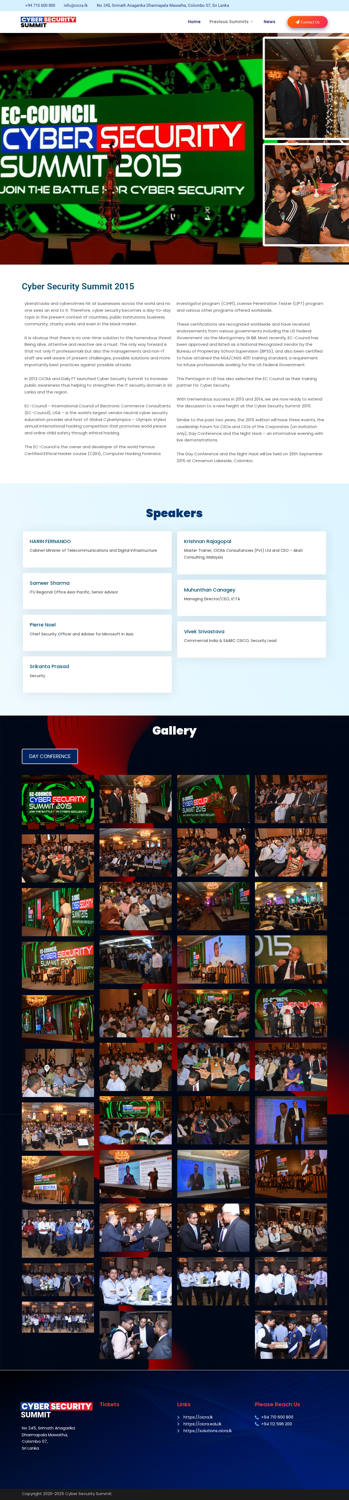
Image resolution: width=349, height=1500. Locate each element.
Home (194, 22)
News (269, 22)
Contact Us (310, 22)
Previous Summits (229, 22)
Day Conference (50, 756)
